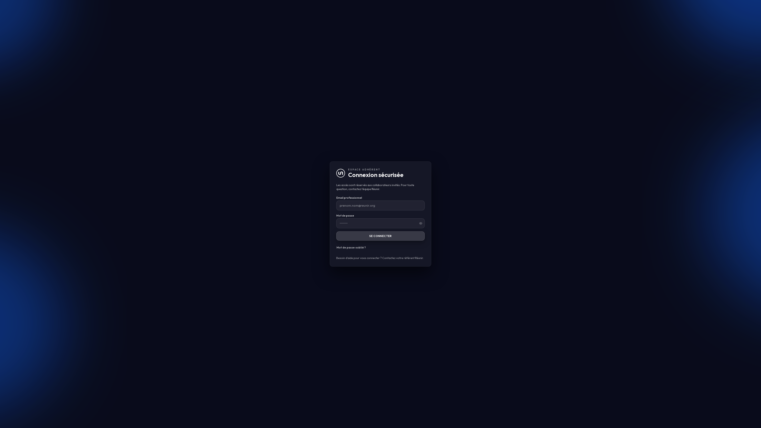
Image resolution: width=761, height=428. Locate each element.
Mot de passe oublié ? (351, 247)
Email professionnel (349, 198)
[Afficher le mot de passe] (420, 223)
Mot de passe (345, 215)
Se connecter (380, 236)
